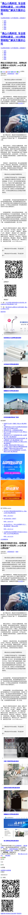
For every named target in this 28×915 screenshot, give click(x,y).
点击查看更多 (4, 539)
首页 (5, 21)
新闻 (5, 27)
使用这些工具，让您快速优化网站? (13, 430)
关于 (5, 25)
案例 (5, 22)
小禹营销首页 (10, 73)
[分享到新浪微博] (1, 857)
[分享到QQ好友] (5, 857)
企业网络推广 (18, 845)
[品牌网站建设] (13, 479)
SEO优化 (20, 103)
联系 (5, 29)
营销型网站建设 (13, 849)
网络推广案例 (9, 850)
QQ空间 (3, 71)
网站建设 (7, 855)
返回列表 (3, 311)
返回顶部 (13, 913)
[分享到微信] (3, 857)
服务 (5, 24)
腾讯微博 (14, 71)
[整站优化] (13, 505)
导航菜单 (18, 913)
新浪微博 (9, 71)
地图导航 (3, 913)
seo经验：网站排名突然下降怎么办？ (14, 445)
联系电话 (8, 913)
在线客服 (3, 870)
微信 (19, 71)
